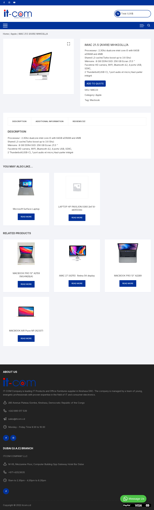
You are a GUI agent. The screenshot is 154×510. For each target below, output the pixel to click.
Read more (26, 217)
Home (6, 34)
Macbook (95, 100)
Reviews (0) (79, 121)
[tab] (19, 121)
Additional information (49, 121)
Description (19, 121)
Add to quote (95, 83)
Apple (14, 34)
